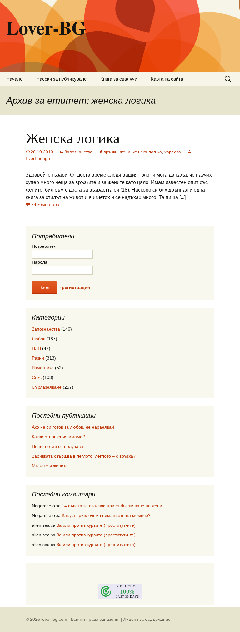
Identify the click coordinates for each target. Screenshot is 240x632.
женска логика (147, 151)
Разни (38, 358)
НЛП (36, 348)
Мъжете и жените (50, 465)
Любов (38, 338)
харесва (172, 151)
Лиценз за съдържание (147, 619)
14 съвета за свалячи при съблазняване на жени (112, 505)
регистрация (76, 287)
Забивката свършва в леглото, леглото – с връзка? (84, 456)
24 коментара (45, 204)
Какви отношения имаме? (58, 436)
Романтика (43, 367)
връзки (111, 151)
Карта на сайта (167, 79)
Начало (14, 79)
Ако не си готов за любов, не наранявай (73, 427)
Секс (37, 377)
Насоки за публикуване (61, 79)
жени (125, 151)
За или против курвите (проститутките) (96, 525)
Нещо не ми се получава (57, 446)
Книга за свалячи (118, 79)
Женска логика (73, 137)
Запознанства (78, 151)
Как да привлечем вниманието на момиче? (106, 515)
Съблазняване (47, 387)
